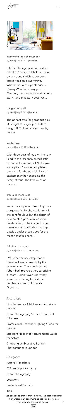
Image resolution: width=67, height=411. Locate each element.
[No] (63, 401)
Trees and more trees (18, 195)
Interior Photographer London (23, 56)
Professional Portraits (20, 385)
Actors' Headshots (18, 363)
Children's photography (21, 368)
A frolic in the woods (18, 246)
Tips (9, 391)
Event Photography (19, 374)
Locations (33, 60)
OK (33, 406)
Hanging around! (16, 108)
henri (12, 60)
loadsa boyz (13, 143)
